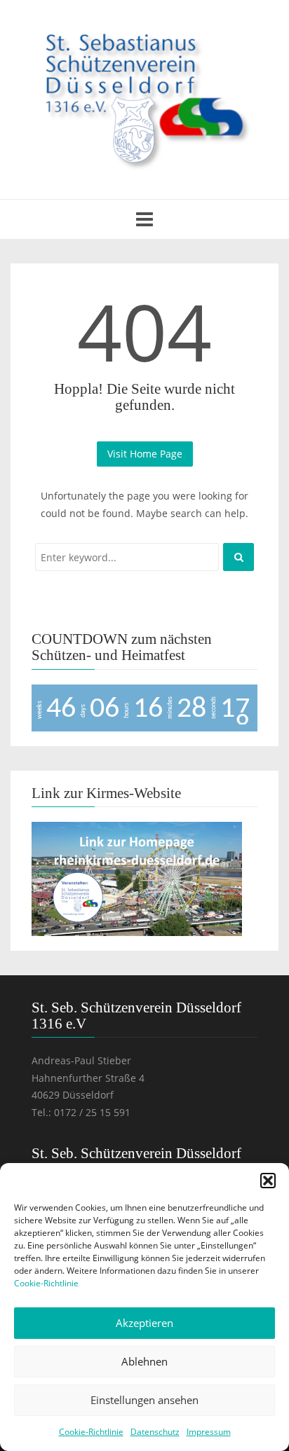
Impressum (209, 1432)
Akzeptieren (144, 1323)
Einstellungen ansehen (144, 1400)
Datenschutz (155, 1432)
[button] (268, 1181)
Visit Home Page (144, 453)
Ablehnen (144, 1361)
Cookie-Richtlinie (46, 1283)
